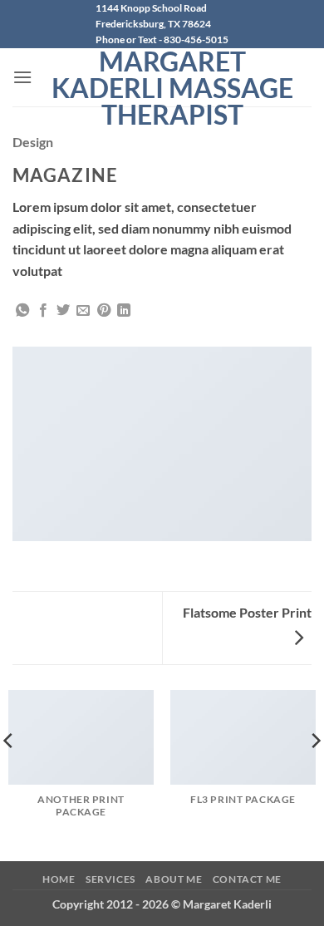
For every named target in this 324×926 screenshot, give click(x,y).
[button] (22, 77)
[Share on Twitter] (63, 310)
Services (110, 879)
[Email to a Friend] (83, 310)
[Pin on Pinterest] (103, 310)
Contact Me (247, 879)
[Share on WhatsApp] (22, 310)
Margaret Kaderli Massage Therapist (172, 88)
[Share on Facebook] (43, 310)
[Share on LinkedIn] (123, 310)
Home (58, 879)
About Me (173, 879)
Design (32, 142)
